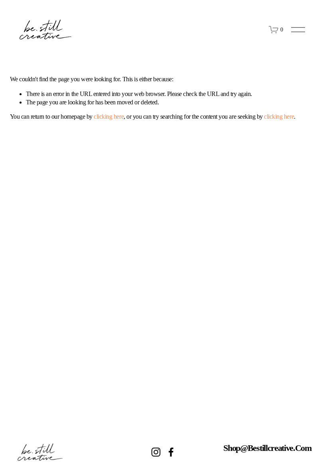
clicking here (109, 116)
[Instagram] (156, 452)
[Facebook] (171, 452)
